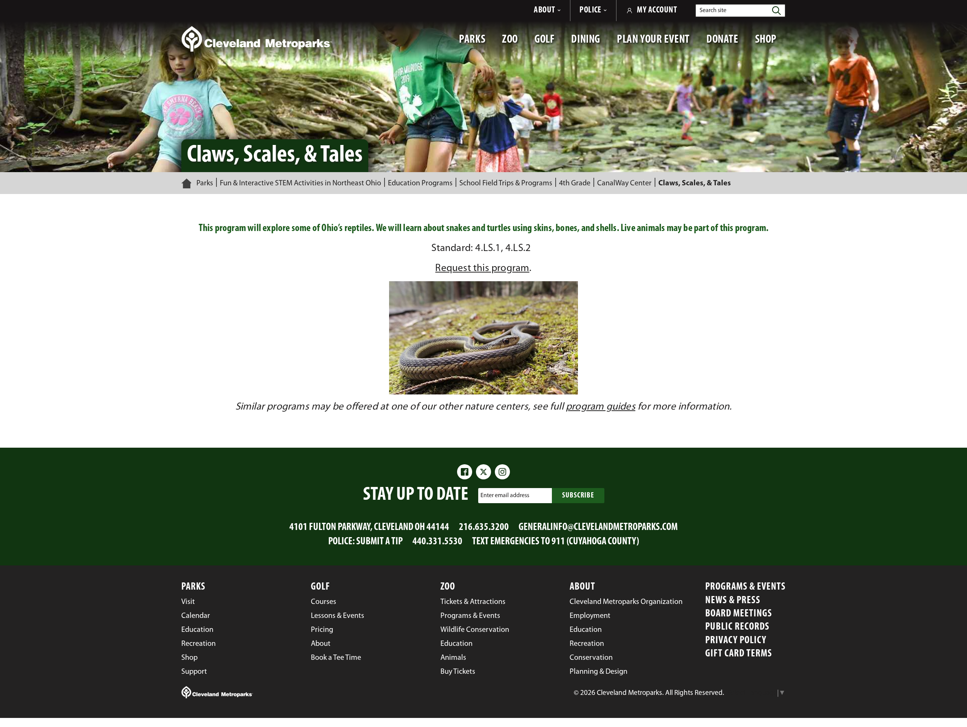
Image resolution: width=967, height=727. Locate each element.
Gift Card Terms (738, 654)
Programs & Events (745, 587)
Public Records (737, 627)
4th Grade (574, 183)
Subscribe (578, 495)
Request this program (482, 268)
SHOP (770, 43)
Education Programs (420, 183)
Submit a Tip (379, 542)
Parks (204, 183)
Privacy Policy (735, 641)
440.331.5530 (437, 542)
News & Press (732, 601)
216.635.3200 (484, 527)
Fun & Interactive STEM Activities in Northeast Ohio (300, 183)
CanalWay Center (624, 183)
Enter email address (504, 495)
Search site (713, 11)
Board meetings (738, 614)
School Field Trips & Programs (505, 183)
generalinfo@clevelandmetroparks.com (598, 527)
